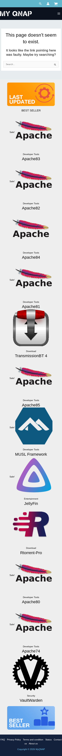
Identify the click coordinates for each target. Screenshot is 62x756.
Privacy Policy (14, 739)
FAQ (2, 739)
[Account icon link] (48, 3)
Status (48, 739)
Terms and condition (33, 739)
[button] (40, 4)
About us (33, 743)
